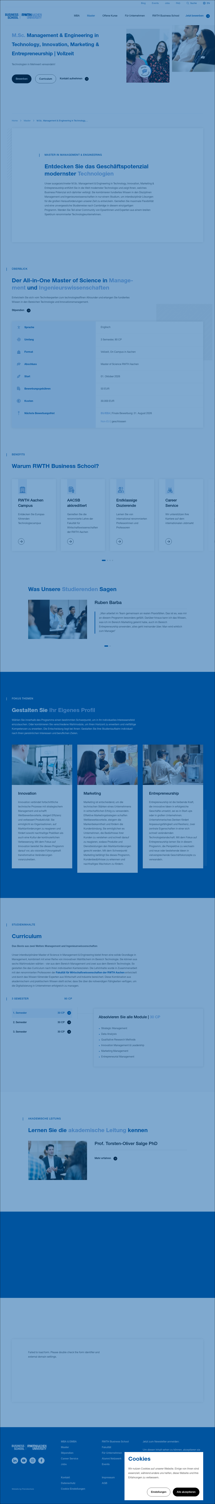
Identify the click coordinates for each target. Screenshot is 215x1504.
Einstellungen (158, 1492)
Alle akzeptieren (186, 1492)
